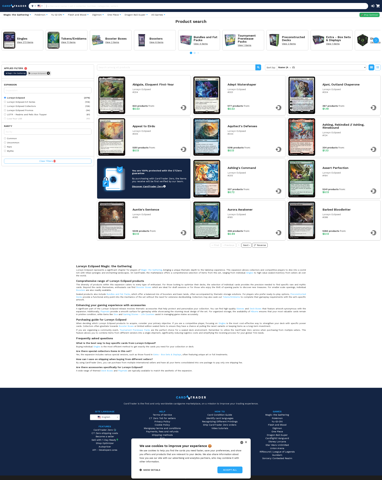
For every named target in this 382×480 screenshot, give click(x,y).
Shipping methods (162, 435)
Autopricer (105, 446)
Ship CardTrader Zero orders (219, 424)
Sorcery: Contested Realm (277, 458)
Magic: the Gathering (151, 270)
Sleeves (240, 308)
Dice (116, 314)
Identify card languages (219, 418)
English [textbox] (105, 417)
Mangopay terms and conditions (162, 428)
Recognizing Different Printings (220, 421)
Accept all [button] (230, 470)
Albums (254, 311)
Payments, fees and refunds (162, 431)
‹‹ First (215, 245)
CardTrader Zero (103, 429)
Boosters (80, 290)
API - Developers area (104, 449)
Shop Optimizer (105, 443)
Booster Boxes (143, 287)
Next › (246, 245)
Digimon (277, 428)
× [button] (246, 442)
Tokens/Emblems (231, 297)
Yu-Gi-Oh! (277, 421)
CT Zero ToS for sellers (162, 418)
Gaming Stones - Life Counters (138, 314)
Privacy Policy (162, 421)
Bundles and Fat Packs (118, 294)
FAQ (162, 438)
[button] (376, 40)
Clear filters (47, 161)
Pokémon (277, 418)
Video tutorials (219, 428)
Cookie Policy (162, 424)
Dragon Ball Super (277, 435)
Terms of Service (162, 414)
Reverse (261, 245)
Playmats (105, 311)
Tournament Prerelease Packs (135, 330)
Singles (249, 273)
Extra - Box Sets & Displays (167, 354)
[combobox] (105, 417)
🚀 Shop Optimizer (369, 15)
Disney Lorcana (277, 441)
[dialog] (191, 458)
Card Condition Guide (219, 414)
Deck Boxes (256, 308)
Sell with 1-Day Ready (104, 439)
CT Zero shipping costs (105, 433)
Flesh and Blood (277, 424)
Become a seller (105, 436)
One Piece (277, 431)
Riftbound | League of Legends (277, 451)
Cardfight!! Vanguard (277, 438)
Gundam (277, 455)
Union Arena (277, 448)
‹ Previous (228, 245)
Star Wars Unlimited (277, 445)
